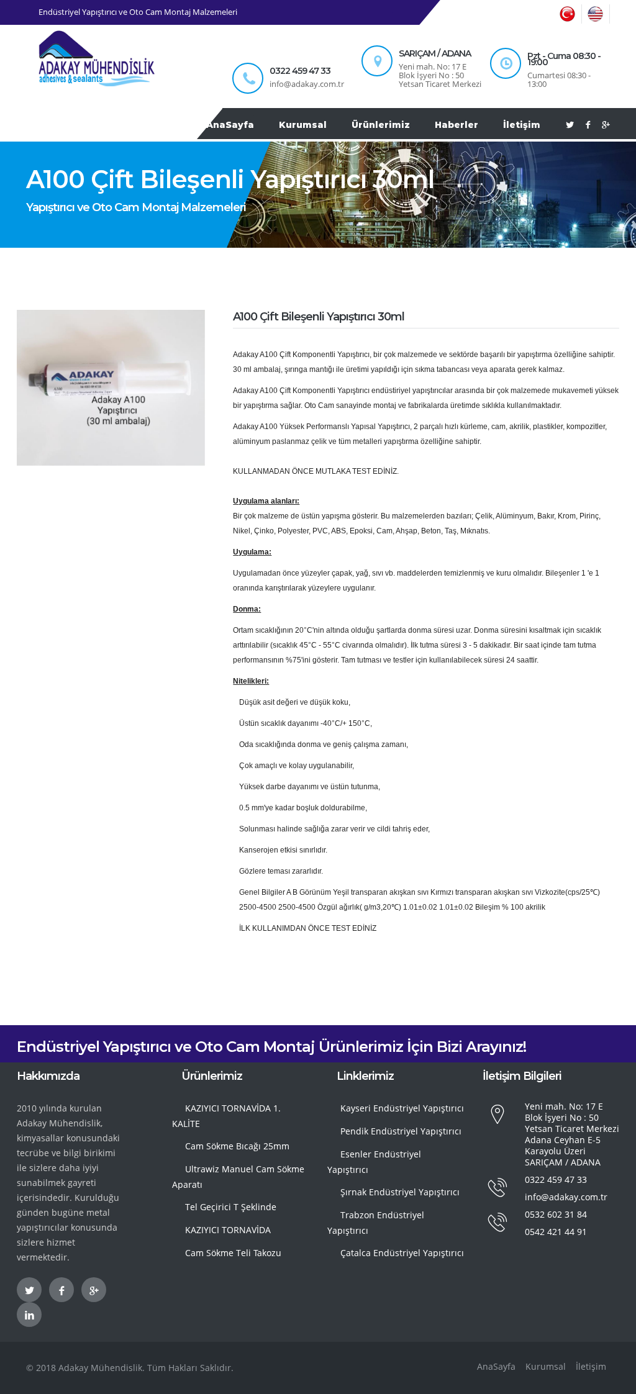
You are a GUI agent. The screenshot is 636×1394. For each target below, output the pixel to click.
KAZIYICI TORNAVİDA (228, 1230)
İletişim (521, 124)
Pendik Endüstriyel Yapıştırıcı (400, 1131)
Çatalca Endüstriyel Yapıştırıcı (402, 1253)
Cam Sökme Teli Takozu (233, 1253)
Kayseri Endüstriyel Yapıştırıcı (402, 1108)
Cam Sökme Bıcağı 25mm (237, 1146)
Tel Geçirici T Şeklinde (230, 1207)
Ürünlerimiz (381, 124)
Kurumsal (303, 124)
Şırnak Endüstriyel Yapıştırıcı (400, 1192)
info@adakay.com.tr (566, 1197)
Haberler (456, 124)
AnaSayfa (230, 124)
